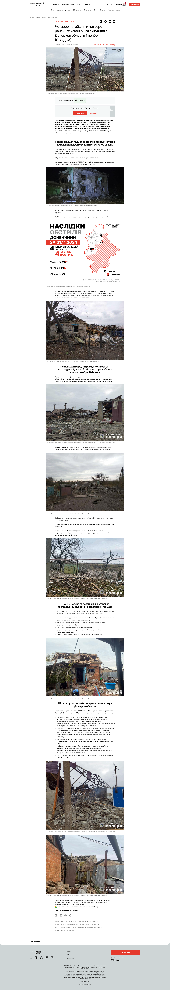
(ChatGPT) (81, 100)
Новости (56, 4)
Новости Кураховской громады (64, 930)
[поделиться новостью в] (97, 21)
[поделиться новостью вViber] (65, 915)
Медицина (87, 10)
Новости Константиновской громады (66, 924)
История (102, 10)
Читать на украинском (103, 45)
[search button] (102, 4)
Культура (111, 10)
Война (52, 10)
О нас (79, 4)
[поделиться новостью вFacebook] (56, 915)
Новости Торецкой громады (68, 921)
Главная (32, 17)
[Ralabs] (117, 960)
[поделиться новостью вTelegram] (60, 915)
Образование (77, 10)
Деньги (67, 10)
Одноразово (93, 113)
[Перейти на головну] (37, 951)
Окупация (59, 10)
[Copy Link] (70, 915)
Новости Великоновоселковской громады (88, 927)
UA (107, 4)
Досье (119, 10)
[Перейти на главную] (37, 4)
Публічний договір (85, 981)
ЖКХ (95, 10)
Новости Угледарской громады (89, 924)
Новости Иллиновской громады (89, 921)
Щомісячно (80, 113)
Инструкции (70, 958)
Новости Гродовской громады (64, 927)
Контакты (87, 4)
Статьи (68, 955)
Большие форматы (68, 4)
